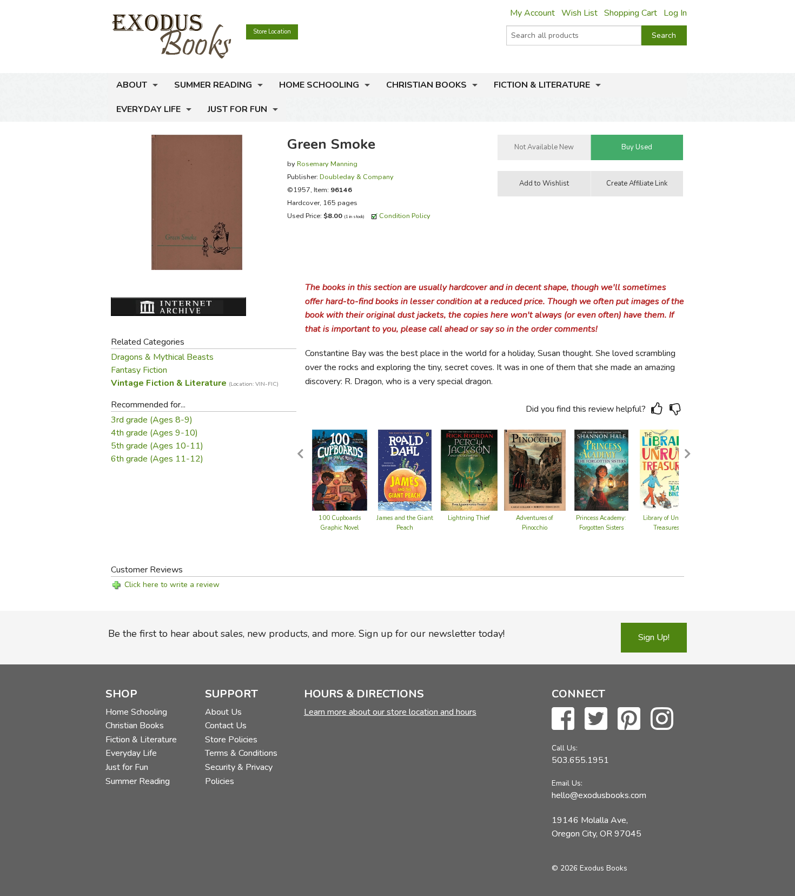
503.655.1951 (580, 760)
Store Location (272, 32)
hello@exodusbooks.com (599, 795)
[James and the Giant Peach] (404, 470)
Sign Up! (654, 637)
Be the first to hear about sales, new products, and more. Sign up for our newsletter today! (306, 633)
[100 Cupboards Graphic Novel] (339, 470)
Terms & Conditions (241, 753)
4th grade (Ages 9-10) (154, 433)
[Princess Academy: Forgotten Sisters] (601, 470)
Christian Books (426, 85)
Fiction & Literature (542, 85)
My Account (532, 13)
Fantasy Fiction (139, 370)
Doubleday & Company (357, 176)
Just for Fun (237, 109)
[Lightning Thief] (469, 470)
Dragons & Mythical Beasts (162, 357)
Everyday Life (148, 109)
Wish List (579, 13)
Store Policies (231, 740)
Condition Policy (404, 215)
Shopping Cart (630, 13)
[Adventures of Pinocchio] (535, 470)
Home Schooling (319, 85)
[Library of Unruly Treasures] (666, 470)
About (131, 85)
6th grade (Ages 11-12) (157, 459)
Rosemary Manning (327, 163)
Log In (675, 13)
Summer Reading (213, 85)
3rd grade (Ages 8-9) (152, 420)
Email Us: (567, 783)
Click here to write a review (172, 584)
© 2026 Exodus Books (589, 868)
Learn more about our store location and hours (390, 712)
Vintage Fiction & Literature (195, 383)
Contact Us (226, 726)
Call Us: (565, 748)
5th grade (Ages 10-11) (157, 446)
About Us (223, 712)
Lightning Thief (469, 518)
